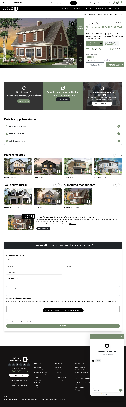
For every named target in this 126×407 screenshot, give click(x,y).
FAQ (119, 8)
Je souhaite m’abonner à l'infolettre (18, 319)
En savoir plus (43, 228)
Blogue (36, 388)
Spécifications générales (17, 141)
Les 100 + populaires (60, 377)
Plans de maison (63, 8)
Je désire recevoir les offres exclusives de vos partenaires (24, 322)
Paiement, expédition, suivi (82, 382)
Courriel (10, 266)
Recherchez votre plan (96, 14)
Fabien (38, 207)
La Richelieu (100, 177)
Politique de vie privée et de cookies (43, 399)
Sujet (9, 283)
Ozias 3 (69, 177)
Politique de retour (79, 385)
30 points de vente (39, 370)
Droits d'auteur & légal (59, 399)
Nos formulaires (79, 387)
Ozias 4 (10, 177)
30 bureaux (72, 224)
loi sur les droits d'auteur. (83, 217)
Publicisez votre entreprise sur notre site (14, 396)
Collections (76, 8)
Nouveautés (57, 372)
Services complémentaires (82, 372)
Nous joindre (18, 375)
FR (98, 3)
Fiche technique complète (17, 126)
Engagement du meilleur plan (42, 375)
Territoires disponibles (40, 372)
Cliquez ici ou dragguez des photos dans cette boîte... (63, 310)
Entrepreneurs (109, 8)
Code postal (11, 272)
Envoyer (63, 326)
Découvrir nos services (102, 104)
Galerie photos (88, 8)
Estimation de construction (19, 385)
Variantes (118, 22)
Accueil (85, 14)
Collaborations (58, 370)
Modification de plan (80, 367)
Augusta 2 (11, 207)
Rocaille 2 (71, 207)
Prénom (10, 260)
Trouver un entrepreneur (19, 383)
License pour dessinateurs (82, 375)
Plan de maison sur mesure (19, 380)
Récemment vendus (60, 375)
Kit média (36, 377)
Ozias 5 (39, 177)
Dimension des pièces (16, 133)
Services (98, 8)
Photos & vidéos (59, 380)
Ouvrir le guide (63, 99)
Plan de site (77, 390)
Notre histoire (38, 367)
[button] (74, 44)
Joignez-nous (24, 101)
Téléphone (69, 266)
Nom (67, 260)
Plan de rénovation (79, 370)
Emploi (36, 385)
